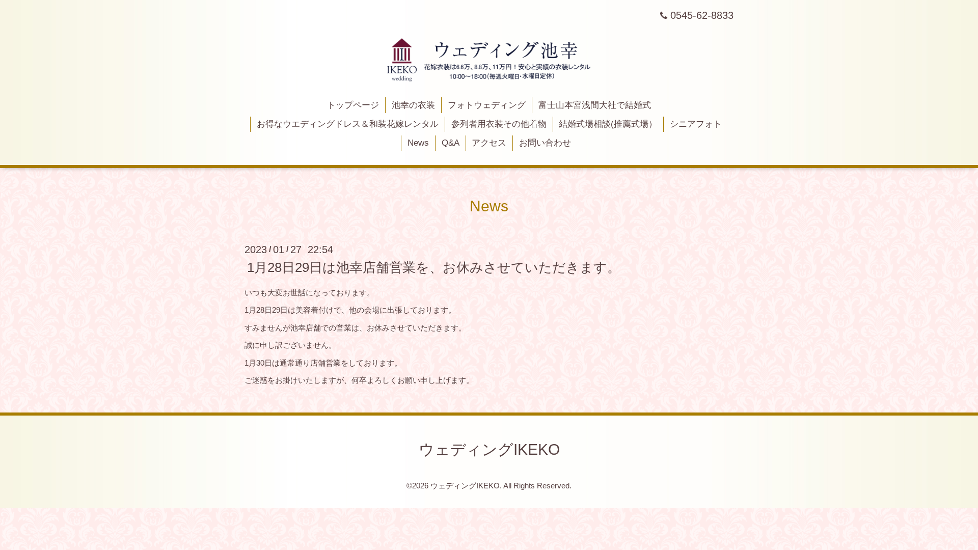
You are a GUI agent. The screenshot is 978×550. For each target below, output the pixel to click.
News (418, 143)
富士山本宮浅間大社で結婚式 (594, 105)
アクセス (489, 143)
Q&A (450, 143)
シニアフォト (696, 124)
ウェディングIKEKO (489, 449)
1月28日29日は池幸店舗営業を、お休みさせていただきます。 (433, 267)
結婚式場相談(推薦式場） (608, 124)
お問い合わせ (545, 143)
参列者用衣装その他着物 (499, 124)
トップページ (353, 105)
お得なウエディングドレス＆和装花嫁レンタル (348, 124)
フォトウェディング (487, 105)
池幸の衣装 (413, 105)
